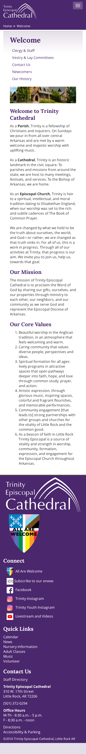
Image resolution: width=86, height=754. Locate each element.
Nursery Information (20, 646)
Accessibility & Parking (21, 732)
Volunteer (11, 661)
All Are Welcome (28, 571)
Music (8, 656)
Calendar (10, 636)
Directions (12, 727)
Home (7, 26)
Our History (22, 78)
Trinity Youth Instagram (35, 607)
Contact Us (21, 64)
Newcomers (22, 71)
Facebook (23, 589)
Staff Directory (15, 679)
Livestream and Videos (34, 616)
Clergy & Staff (23, 50)
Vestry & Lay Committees (33, 57)
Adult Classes (14, 651)
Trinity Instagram (29, 598)
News (7, 641)
